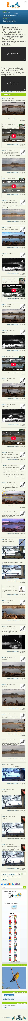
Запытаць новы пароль (9, 999)
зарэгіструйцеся (10, 91)
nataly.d (3, 98)
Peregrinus (4, 150)
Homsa (3, 764)
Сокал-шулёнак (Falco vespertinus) (9, 22)
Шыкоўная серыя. (6, 12)
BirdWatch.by (8, 1017)
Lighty (3, 539)
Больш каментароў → (7, 16)
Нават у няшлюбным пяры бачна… (10, 15)
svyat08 (3, 789)
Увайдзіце (3, 91)
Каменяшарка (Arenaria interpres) (9, 21)
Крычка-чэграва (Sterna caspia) (9, 20)
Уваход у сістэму (9, 995)
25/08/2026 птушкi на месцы (8, 13)
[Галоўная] (13, 5)
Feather (4, 124)
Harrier (3, 586)
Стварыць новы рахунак (9, 998)
